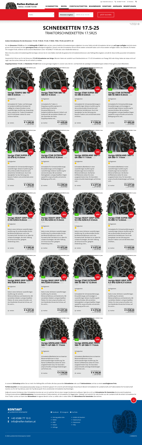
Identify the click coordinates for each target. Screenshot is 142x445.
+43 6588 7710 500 (120, 1)
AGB (54, 422)
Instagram (65, 412)
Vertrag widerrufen (59, 417)
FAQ (74, 425)
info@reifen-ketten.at (23, 421)
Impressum (76, 422)
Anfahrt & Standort (79, 417)
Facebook (55, 412)
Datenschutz (77, 420)
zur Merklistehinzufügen (133, 24)
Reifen (55, 420)
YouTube (74, 412)
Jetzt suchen (105, 15)
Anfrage (55, 427)
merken (11, 123)
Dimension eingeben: (67, 15)
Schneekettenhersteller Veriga (30, 387)
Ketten (55, 425)
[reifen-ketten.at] (25, 5)
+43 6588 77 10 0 (20, 418)
